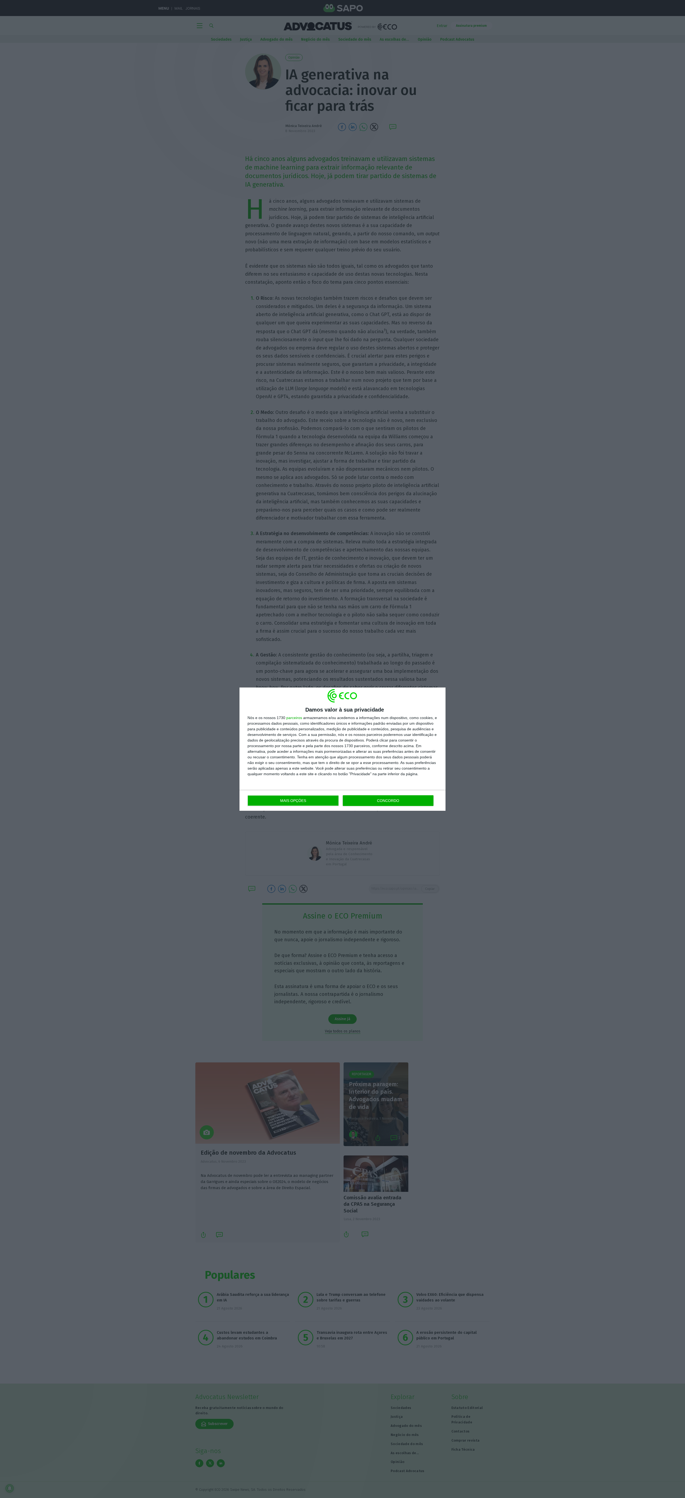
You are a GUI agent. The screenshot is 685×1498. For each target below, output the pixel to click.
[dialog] (342, 749)
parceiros (294, 718)
